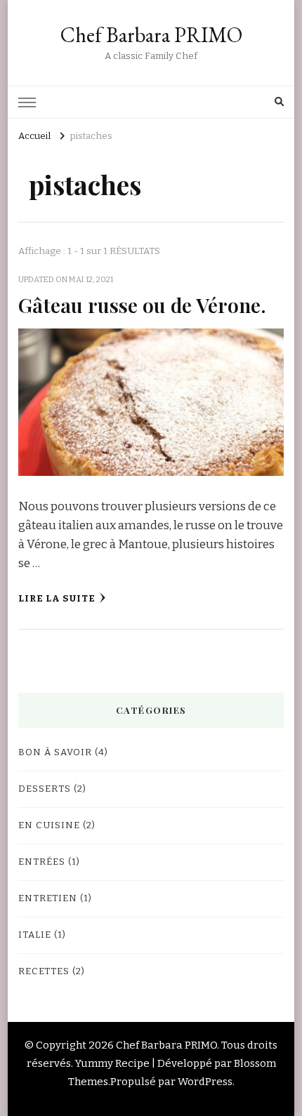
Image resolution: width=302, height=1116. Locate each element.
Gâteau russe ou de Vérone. (142, 304)
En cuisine (49, 825)
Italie (34, 935)
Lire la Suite (57, 598)
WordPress (205, 1081)
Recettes (44, 971)
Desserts (44, 789)
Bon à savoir (55, 752)
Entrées (41, 862)
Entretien (47, 898)
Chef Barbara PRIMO (151, 34)
